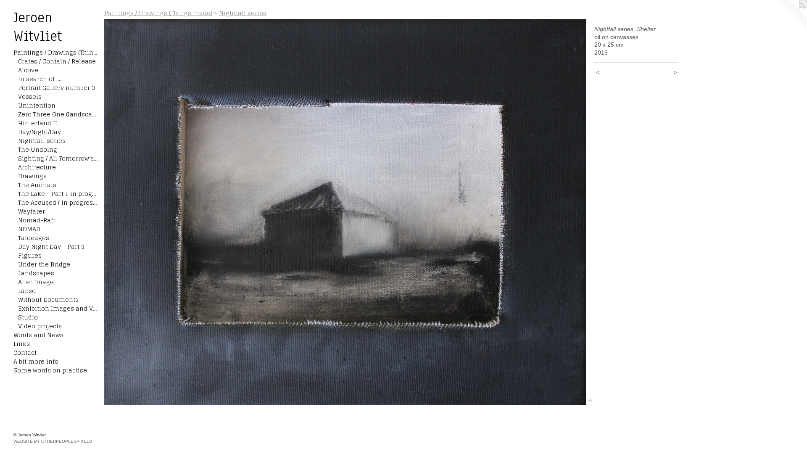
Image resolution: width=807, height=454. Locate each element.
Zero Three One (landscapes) (58, 114)
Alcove (28, 70)
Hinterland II (37, 123)
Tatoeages (33, 237)
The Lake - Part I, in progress (58, 193)
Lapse (27, 290)
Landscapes (36, 273)
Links (21, 343)
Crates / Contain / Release (57, 61)
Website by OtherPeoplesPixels (52, 441)
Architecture (37, 167)
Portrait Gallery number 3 (56, 87)
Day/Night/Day (39, 131)
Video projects (40, 326)
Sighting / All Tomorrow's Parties (58, 158)
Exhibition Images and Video (58, 308)
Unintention (36, 105)
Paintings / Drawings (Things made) (55, 52)
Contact (25, 352)
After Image (36, 281)
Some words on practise (50, 370)
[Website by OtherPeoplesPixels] (790, 17)
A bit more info (35, 361)
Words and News (38, 334)
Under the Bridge (44, 264)
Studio (28, 317)
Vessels (30, 96)
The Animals (37, 184)
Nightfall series (42, 140)
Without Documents (48, 299)
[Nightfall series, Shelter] (345, 212)
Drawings (32, 176)
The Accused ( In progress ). (58, 202)
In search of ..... (40, 78)
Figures (30, 255)
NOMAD (29, 228)
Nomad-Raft (36, 220)
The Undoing (37, 149)
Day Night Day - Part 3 (51, 246)
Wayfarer (31, 211)
